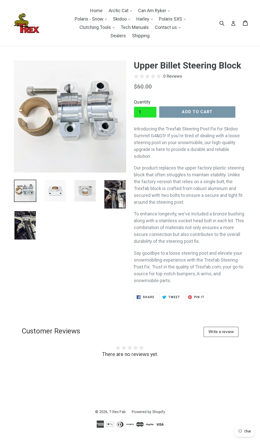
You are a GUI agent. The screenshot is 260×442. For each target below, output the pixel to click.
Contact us (169, 27)
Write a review (221, 331)
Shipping (141, 35)
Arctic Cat (122, 10)
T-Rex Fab (117, 412)
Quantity (142, 102)
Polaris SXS (173, 19)
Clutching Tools (98, 27)
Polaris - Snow (92, 19)
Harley (145, 19)
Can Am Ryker (155, 10)
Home (96, 10)
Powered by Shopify (148, 412)
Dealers (118, 35)
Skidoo (123, 19)
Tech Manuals (135, 27)
